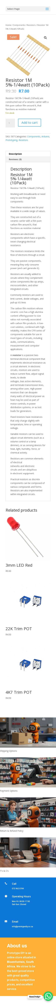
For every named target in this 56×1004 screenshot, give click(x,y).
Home (8, 25)
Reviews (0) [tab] (15, 159)
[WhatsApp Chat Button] (48, 996)
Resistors (31, 25)
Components (19, 25)
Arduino (45, 136)
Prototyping (11, 140)
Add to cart (29, 122)
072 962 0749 (18, 888)
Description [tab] (15, 153)
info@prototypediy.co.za (22, 926)
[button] (45, 38)
